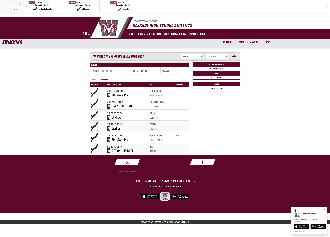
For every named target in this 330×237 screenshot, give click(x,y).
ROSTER (240, 42)
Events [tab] (17, 3)
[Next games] (327, 6)
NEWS (268, 42)
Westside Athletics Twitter (127, 171)
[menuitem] (141, 33)
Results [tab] (17, 10)
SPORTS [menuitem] (132, 33)
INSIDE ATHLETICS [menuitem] (178, 33)
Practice (104, 79)
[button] (42, 6)
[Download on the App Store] (301, 226)
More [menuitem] (202, 33)
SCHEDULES (227, 42)
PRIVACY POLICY (147, 222)
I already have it (299, 231)
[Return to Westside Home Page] (108, 28)
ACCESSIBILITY (160, 222)
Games (94, 79)
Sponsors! (176, 186)
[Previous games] (26, 6)
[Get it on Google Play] (318, 226)
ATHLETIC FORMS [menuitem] (154, 33)
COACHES (254, 42)
